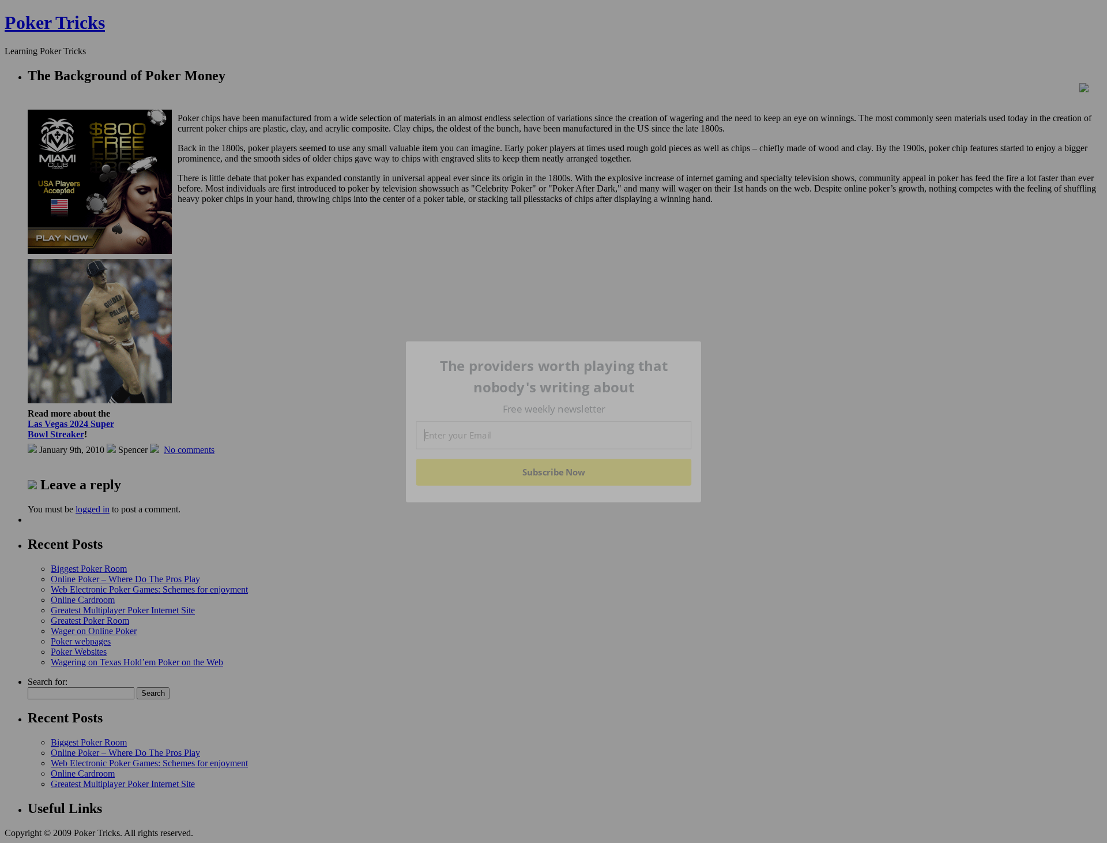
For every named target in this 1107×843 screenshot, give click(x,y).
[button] (554, 376)
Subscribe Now (553, 472)
